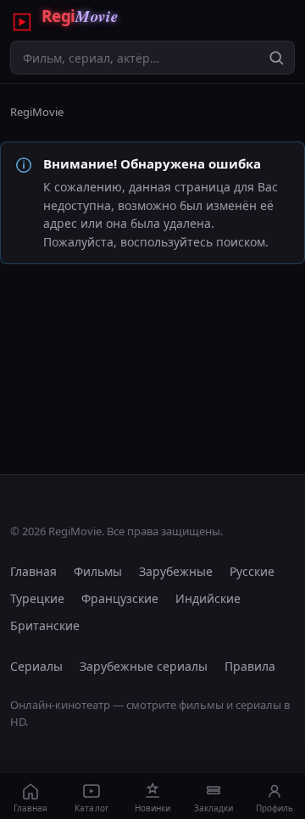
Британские (45, 625)
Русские (252, 571)
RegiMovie (37, 111)
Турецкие (37, 598)
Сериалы (36, 666)
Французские (119, 598)
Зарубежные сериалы (144, 666)
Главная (33, 571)
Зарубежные (176, 571)
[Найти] (276, 57)
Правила (250, 666)
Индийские (208, 598)
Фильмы (98, 571)
